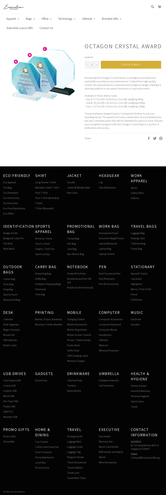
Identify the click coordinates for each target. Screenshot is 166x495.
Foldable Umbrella (109, 380)
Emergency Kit (75, 436)
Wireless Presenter (109, 350)
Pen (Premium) (107, 279)
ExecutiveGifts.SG (17, 491)
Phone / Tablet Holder (79, 340)
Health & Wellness (140, 391)
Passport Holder (75, 457)
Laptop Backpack (108, 243)
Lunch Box (40, 462)
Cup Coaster (41, 441)
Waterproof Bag (11, 299)
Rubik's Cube (10, 345)
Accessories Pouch (108, 233)
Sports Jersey (42, 254)
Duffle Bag (40, 279)
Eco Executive (10, 203)
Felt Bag (71, 243)
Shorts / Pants (42, 243)
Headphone (105, 335)
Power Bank (73, 345)
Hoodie (71, 182)
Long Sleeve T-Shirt (45, 182)
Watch (102, 457)
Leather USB (10, 391)
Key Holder (105, 436)
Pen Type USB (10, 401)
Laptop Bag (105, 248)
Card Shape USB (12, 380)
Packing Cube (138, 238)
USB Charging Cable (77, 355)
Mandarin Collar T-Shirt (47, 187)
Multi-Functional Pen (109, 273)
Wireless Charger (76, 361)
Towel (134, 406)
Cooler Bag (9, 279)
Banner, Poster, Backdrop (48, 319)
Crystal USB (9, 385)
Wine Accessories (108, 462)
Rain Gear (72, 192)
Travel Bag (136, 248)
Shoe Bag (8, 284)
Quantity (89, 57)
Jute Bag (72, 249)
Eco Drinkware (10, 192)
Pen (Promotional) (108, 284)
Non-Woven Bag (75, 254)
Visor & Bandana (107, 187)
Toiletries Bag (138, 243)
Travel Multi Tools (76, 478)
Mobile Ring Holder (77, 329)
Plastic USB (9, 406)
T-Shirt (38, 203)
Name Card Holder (109, 446)
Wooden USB (10, 417)
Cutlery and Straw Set (47, 447)
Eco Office (8, 213)
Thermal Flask (74, 380)
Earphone (136, 319)
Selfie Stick (73, 350)
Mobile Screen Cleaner (79, 335)
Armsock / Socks (43, 238)
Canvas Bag (73, 238)
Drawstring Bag (43, 273)
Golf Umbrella (106, 385)
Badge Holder (10, 233)
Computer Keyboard (110, 324)
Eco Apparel (9, 182)
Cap (101, 182)
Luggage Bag (137, 233)
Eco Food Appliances (14, 208)
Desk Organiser (11, 324)
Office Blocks (10, 340)
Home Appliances (44, 457)
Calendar (8, 319)
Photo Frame (42, 467)
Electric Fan (41, 380)
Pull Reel (8, 243)
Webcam (103, 345)
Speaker (135, 324)
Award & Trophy (139, 273)
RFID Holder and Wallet (111, 452)
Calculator (136, 279)
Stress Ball (8, 441)
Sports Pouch (10, 294)
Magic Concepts (11, 329)
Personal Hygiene (140, 396)
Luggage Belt (74, 441)
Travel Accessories (76, 462)
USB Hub (103, 340)
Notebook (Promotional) (80, 287)
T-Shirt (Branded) (44, 208)
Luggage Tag (74, 452)
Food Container (43, 452)
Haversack (40, 289)
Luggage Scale (75, 446)
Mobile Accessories (77, 324)
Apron (134, 187)
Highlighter (136, 284)
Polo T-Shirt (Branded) (47, 198)
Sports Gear (137, 401)
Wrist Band (8, 248)
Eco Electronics (11, 198)
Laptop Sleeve (107, 254)
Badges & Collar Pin (13, 238)
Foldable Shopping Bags (48, 284)
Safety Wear (137, 193)
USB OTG (8, 411)
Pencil (134, 294)
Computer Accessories (111, 319)
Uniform (135, 198)
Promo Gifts (9, 436)
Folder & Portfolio (76, 273)
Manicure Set (106, 441)
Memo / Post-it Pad (141, 289)
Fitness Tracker (139, 386)
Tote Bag (40, 294)
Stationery (136, 299)
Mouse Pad (9, 335)
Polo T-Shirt (41, 192)
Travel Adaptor (75, 467)
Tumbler (71, 385)
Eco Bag (7, 187)
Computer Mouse (108, 329)
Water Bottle (74, 391)
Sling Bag (8, 289)
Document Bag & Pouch (111, 238)
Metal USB (8, 396)
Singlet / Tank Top (44, 249)
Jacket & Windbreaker (78, 187)
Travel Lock (73, 473)
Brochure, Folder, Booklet (49, 324)
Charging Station (76, 319)
